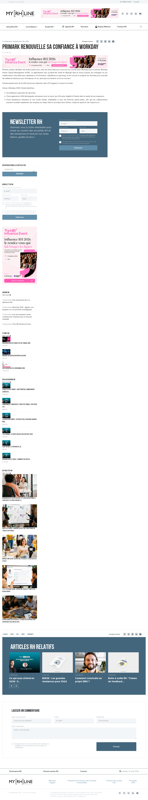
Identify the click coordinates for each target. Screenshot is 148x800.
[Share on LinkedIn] (109, 41)
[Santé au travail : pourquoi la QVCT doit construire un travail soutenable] (19, 515)
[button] (11, 686)
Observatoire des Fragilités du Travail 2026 (16, 343)
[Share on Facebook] (97, 41)
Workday (30, 634)
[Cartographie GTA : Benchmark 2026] (6, 364)
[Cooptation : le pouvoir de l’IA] (6, 443)
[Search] (140, 26)
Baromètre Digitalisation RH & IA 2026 (14, 356)
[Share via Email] (113, 41)
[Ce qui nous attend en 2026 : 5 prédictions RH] (24, 662)
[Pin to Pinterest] (105, 41)
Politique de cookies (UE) (114, 782)
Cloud (5, 634)
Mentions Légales (52, 782)
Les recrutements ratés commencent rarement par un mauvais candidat (17, 316)
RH (17, 634)
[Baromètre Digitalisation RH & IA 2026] (6, 352)
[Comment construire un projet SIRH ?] (90, 662)
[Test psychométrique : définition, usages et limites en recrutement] (19, 576)
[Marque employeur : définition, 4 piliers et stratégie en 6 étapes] (19, 546)
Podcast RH (122, 27)
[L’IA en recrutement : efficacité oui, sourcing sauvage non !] (6, 415)
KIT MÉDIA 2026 (125, 2)
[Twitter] (127, 13)
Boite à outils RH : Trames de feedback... (122, 680)
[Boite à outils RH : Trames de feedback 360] (123, 662)
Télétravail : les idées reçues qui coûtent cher (17, 434)
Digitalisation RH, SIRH (21, 41)
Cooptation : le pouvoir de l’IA (11, 447)
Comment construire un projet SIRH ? (88, 680)
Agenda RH (69, 27)
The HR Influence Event (22, 324)
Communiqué (7, 41)
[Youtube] (140, 13)
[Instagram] (131, 13)
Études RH (49, 27)
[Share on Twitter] (101, 41)
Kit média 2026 (133, 782)
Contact (136, 2)
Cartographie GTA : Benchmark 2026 (13, 368)
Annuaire (84, 27)
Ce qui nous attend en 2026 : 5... (21, 680)
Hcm (12, 634)
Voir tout (5, 295)
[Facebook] (122, 13)
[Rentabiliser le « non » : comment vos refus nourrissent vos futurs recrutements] (6, 455)
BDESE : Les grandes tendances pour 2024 (54, 680)
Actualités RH (11, 27)
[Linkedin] (135, 13)
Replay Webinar (104, 27)
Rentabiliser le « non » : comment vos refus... (16, 459)
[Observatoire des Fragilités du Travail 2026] (6, 339)
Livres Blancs (31, 27)
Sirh (23, 634)
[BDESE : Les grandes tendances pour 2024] (57, 662)
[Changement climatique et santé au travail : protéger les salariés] (6, 400)
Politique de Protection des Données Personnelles (81, 782)
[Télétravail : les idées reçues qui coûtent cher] (6, 430)
